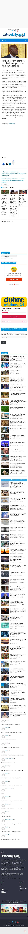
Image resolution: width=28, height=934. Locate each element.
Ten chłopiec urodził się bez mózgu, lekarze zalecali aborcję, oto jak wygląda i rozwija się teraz (17, 588)
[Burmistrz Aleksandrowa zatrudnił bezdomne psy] (5, 578)
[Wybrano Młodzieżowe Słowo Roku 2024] (5, 441)
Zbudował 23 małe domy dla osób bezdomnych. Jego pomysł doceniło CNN (17, 699)
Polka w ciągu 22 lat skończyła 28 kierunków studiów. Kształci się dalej (17, 521)
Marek (6, 743)
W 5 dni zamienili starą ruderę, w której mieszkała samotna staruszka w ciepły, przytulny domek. (17, 507)
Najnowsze (14, 479)
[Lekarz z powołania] (5, 449)
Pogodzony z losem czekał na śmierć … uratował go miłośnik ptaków (18, 499)
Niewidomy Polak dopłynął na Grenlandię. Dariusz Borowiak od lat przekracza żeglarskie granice (17, 670)
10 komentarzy (20, 596)
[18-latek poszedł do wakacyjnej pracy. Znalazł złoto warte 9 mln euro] (5, 704)
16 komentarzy (21, 537)
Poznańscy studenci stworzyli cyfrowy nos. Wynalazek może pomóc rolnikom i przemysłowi (18, 458)
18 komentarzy (20, 501)
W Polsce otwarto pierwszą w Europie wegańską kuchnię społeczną (18, 566)
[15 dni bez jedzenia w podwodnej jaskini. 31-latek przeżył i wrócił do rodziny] (5, 675)
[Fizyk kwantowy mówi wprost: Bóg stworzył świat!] (5, 593)
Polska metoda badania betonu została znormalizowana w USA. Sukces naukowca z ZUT (17, 617)
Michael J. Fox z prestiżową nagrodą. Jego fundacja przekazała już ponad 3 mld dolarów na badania (18, 714)
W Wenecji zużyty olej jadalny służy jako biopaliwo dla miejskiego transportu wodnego (17, 415)
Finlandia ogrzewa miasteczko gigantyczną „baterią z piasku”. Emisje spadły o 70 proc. (18, 685)
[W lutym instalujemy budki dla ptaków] (5, 427)
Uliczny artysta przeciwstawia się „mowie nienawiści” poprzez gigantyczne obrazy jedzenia (13, 180)
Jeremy (6, 804)
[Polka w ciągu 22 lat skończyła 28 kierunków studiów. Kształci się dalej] (5, 519)
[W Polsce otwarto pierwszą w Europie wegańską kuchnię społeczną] (5, 564)
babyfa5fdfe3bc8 (9, 819)
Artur (6, 750)
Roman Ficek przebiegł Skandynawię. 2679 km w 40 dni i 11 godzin (17, 662)
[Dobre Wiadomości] (2, 40)
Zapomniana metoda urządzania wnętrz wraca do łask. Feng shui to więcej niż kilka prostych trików (17, 379)
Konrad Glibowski (9, 758)
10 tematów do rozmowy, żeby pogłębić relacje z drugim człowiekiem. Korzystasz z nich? (18, 401)
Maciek (6, 735)
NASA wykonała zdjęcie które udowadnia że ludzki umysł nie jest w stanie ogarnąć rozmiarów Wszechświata (18, 558)
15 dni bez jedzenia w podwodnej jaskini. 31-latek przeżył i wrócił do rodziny (17, 677)
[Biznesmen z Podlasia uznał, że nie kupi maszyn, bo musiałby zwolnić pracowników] (5, 490)
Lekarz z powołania (14, 449)
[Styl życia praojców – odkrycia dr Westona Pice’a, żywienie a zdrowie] (5, 434)
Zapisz (3, 342)
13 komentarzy (20, 553)
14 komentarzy (20, 545)
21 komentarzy (21, 487)
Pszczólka (7, 834)
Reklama (2, 889)
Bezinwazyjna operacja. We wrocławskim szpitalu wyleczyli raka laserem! (17, 543)
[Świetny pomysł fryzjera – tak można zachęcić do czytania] (23, 190)
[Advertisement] (14, 14)
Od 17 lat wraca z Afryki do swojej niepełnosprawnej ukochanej (17, 535)
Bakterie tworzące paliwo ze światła (17, 407)
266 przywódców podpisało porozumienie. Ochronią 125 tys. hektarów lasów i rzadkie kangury (17, 602)
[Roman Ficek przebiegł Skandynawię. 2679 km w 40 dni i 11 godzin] (5, 660)
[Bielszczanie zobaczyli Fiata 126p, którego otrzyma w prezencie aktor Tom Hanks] (5, 356)
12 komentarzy (20, 567)
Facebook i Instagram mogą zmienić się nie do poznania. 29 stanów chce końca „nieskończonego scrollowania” (18, 610)
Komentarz (23, 479)
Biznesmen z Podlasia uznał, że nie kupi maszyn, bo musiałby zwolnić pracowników (17, 492)
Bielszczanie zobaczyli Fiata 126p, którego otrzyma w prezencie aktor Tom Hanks (17, 358)
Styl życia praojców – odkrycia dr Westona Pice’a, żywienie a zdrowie (17, 436)
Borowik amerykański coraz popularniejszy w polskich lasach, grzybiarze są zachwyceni (13, 173)
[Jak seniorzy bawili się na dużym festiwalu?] (5, 370)
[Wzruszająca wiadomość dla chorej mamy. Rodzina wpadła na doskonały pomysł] (5, 420)
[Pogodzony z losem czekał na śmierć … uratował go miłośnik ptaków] (5, 497)
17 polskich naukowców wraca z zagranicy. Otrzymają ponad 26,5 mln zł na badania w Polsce (18, 633)
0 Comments (20, 67)
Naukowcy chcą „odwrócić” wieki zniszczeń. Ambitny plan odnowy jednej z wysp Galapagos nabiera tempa (5, 203)
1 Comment (20, 418)
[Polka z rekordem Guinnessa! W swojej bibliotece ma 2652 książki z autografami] (5, 690)
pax (6, 720)
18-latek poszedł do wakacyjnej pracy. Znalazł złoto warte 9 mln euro (18, 706)
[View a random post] (25, 40)
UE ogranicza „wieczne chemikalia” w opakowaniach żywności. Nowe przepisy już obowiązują (18, 655)
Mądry (6, 773)
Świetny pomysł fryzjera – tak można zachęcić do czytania (22, 199)
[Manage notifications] (25, 931)
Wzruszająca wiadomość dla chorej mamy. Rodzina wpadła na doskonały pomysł (18, 423)
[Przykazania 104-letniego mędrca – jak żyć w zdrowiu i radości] (5, 571)
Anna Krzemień (13, 67)
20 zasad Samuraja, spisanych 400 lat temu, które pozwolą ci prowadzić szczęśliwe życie (18, 550)
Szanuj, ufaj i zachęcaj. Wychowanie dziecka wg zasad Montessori (17, 394)
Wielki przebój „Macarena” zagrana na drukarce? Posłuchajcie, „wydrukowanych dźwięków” (18, 465)
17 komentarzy (21, 509)
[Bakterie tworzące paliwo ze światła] (5, 406)
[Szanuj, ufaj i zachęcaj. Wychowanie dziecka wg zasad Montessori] (5, 392)
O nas (2, 885)
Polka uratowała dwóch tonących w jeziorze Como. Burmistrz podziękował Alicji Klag (17, 648)
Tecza (6, 811)
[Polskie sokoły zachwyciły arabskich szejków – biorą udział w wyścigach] (5, 470)
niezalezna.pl (12, 123)
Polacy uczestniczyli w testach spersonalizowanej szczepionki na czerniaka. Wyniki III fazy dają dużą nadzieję (17, 625)
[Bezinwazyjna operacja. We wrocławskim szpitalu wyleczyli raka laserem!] (5, 541)
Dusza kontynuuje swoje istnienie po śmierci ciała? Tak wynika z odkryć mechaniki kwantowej (17, 514)
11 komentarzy (21, 582)
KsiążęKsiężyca (8, 788)
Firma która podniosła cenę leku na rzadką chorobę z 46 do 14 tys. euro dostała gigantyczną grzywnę (17, 365)
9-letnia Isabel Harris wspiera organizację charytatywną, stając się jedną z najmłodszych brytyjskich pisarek (17, 386)
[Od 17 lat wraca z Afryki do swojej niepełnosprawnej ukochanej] (5, 533)
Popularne (6, 479)
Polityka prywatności (20, 924)
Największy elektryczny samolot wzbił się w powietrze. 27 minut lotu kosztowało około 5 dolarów (18, 641)
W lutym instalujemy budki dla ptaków (18, 428)
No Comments (19, 360)
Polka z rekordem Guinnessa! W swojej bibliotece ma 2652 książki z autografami (17, 692)
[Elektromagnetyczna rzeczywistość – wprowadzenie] (5, 526)
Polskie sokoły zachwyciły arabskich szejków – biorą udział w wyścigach (17, 471)
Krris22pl (7, 727)
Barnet (6, 765)
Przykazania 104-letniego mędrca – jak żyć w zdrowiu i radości (17, 573)
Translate (11, 258)
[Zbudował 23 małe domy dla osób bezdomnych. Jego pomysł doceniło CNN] (5, 697)
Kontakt (2, 887)
